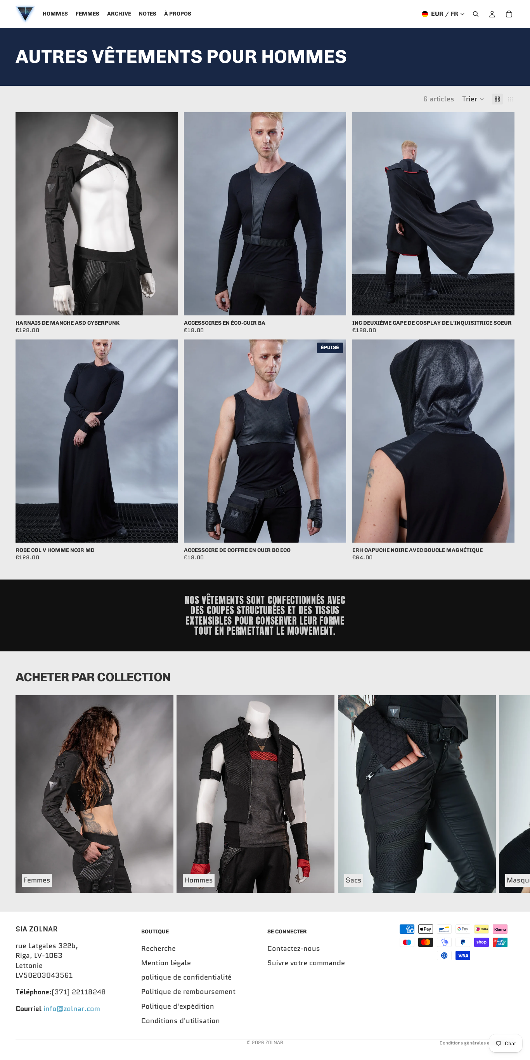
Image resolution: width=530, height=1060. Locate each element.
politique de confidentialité (186, 977)
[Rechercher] (475, 14)
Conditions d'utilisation (180, 1021)
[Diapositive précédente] (27, 213)
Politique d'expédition (177, 1006)
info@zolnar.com (71, 1009)
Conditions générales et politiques (477, 1042)
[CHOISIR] (166, 303)
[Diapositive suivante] (166, 213)
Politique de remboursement (188, 992)
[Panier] (509, 14)
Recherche (158, 948)
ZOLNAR (274, 1042)
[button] (473, 99)
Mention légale (166, 963)
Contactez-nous (293, 948)
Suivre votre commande (306, 963)
